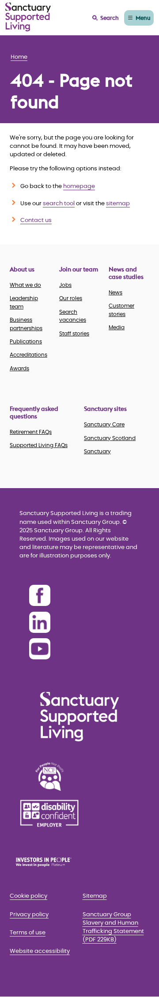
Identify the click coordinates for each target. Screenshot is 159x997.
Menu (143, 17)
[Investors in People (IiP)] (49, 862)
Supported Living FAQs (39, 445)
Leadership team (24, 302)
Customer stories (121, 309)
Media (117, 327)
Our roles (70, 298)
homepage (79, 186)
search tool (59, 204)
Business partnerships (26, 324)
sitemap (118, 204)
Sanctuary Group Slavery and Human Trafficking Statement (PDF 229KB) (113, 927)
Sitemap (95, 896)
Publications (26, 341)
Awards (19, 368)
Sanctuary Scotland (110, 438)
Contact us (36, 220)
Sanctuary (97, 451)
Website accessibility (40, 951)
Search (109, 17)
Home (19, 57)
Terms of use (27, 933)
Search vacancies (72, 316)
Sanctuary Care (104, 424)
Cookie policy (28, 896)
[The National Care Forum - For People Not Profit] (49, 776)
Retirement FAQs (31, 432)
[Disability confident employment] (49, 813)
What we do (25, 285)
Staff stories (74, 333)
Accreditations (28, 354)
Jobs (65, 285)
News (115, 292)
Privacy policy (29, 915)
